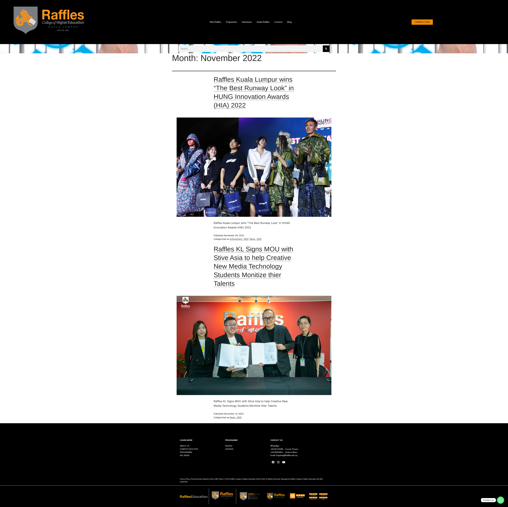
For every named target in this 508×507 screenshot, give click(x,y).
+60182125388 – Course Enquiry (284, 449)
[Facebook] (273, 462)
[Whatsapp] (500, 500)
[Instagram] (278, 462)
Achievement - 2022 (239, 239)
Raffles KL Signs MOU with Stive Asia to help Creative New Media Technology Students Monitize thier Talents (253, 266)
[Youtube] (283, 462)
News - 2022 (256, 239)
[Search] (326, 48)
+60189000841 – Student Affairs (283, 452)
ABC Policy (219, 479)
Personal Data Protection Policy (202, 479)
